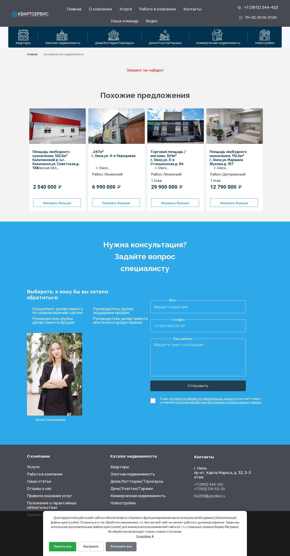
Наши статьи (39, 481)
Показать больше (57, 203)
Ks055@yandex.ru (209, 496)
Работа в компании (157, 8)
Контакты (192, 8)
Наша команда (124, 20)
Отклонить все (121, 546)
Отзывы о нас (39, 489)
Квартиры (119, 467)
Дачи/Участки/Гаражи (131, 489)
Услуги (126, 8)
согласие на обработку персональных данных (202, 399)
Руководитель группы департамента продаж (53, 320)
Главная (74, 8)
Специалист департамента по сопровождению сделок (57, 311)
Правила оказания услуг (49, 496)
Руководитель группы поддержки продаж (113, 311)
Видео (152, 20)
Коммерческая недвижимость (138, 496)
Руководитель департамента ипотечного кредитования (120, 320)
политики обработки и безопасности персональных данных (218, 402)
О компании (100, 8)
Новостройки (123, 503)
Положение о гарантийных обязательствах (51, 505)
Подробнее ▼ (145, 536)
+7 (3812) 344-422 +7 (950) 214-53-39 (209, 486)
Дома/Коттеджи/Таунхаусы (136, 481)
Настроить (91, 546)
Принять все (63, 546)
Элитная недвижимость (132, 474)
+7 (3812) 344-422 (261, 7)
